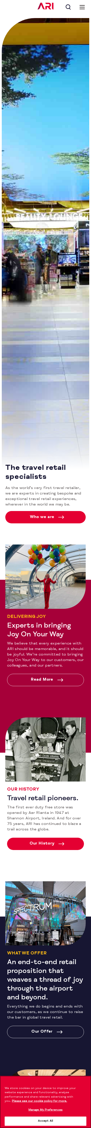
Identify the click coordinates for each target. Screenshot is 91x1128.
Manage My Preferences (45, 1110)
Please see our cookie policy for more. (39, 1101)
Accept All (45, 1121)
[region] (45, 1102)
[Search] (68, 7)
